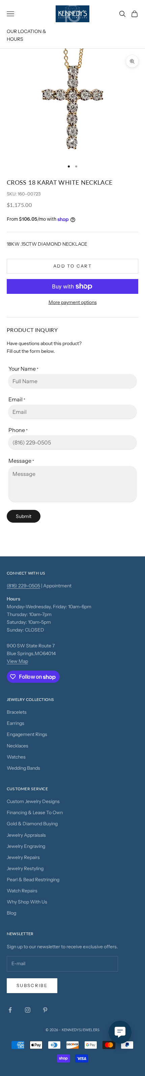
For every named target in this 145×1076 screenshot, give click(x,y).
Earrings (15, 723)
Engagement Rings (27, 734)
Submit (23, 516)
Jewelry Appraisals (26, 835)
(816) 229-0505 (23, 586)
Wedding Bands (23, 768)
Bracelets (17, 712)
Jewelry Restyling (25, 868)
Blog (11, 913)
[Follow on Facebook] (10, 1010)
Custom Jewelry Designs (33, 801)
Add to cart (72, 266)
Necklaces (17, 746)
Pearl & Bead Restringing (33, 880)
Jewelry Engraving (26, 846)
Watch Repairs (22, 891)
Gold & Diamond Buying (32, 824)
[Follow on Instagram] (27, 1010)
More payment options (73, 302)
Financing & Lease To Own (35, 812)
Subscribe (32, 985)
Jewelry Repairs (23, 857)
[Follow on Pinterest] (45, 1010)
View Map (17, 661)
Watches (16, 757)
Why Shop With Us (27, 902)
